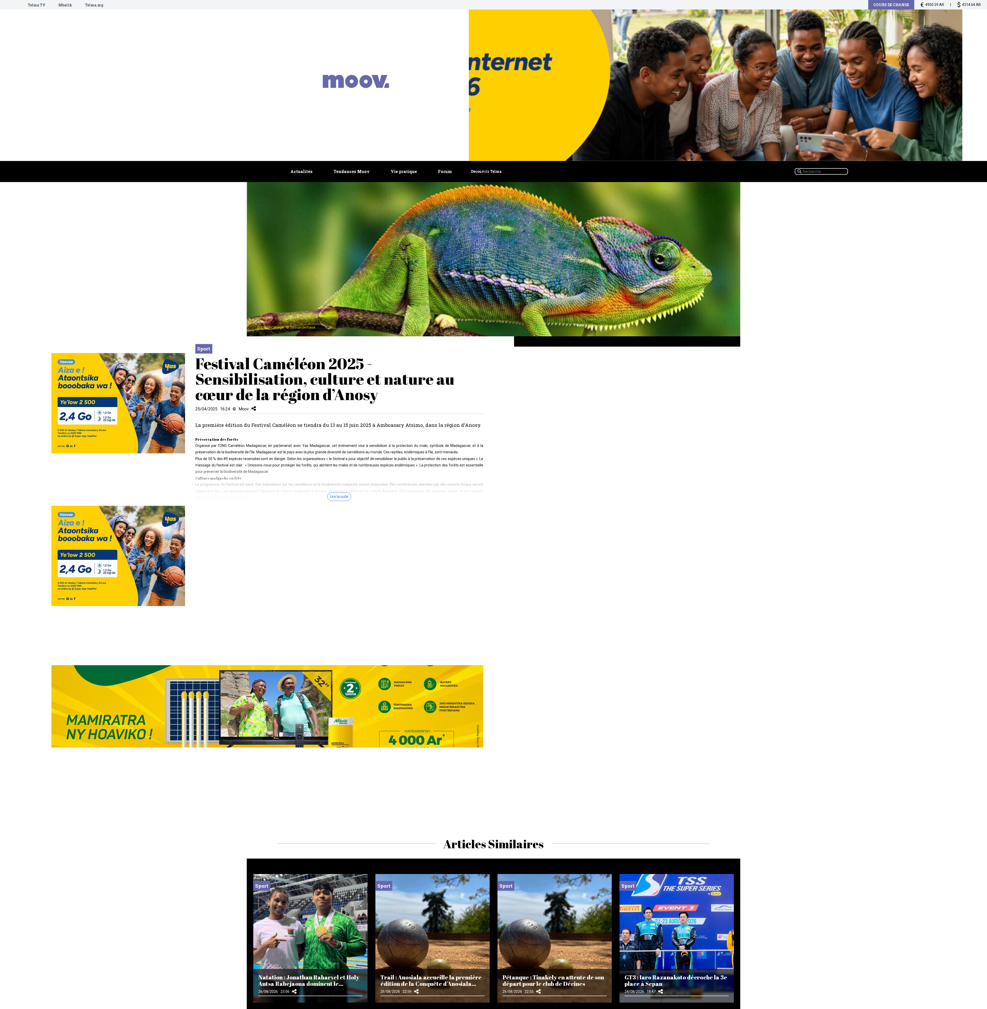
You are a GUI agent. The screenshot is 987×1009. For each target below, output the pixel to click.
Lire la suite (339, 496)
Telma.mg (94, 5)
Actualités (301, 171)
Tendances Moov (352, 171)
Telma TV (36, 5)
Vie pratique (404, 171)
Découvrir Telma (486, 171)
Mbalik (65, 5)
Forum (445, 171)
